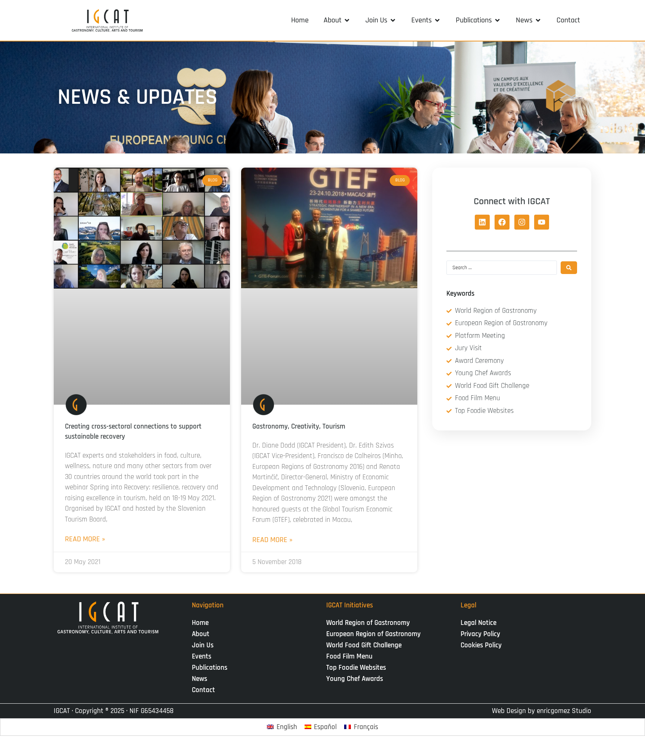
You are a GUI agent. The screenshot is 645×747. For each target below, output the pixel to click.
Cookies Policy (481, 645)
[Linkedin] (482, 222)
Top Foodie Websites (356, 667)
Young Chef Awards (354, 679)
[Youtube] (541, 222)
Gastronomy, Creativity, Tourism (298, 426)
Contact (203, 690)
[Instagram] (521, 222)
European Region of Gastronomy (373, 634)
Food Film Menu (349, 656)
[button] (337, 20)
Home (200, 623)
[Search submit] (569, 267)
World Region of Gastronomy (368, 623)
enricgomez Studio (564, 711)
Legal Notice (478, 623)
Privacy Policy (480, 634)
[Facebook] (502, 222)
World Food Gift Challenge (364, 645)
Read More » (85, 539)
